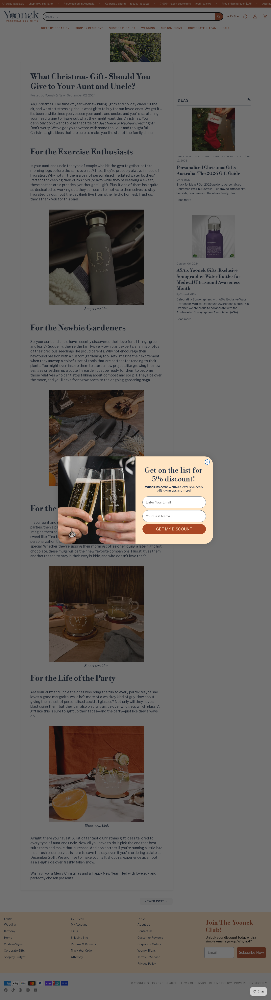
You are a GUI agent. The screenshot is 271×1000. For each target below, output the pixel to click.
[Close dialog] (207, 462)
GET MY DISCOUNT (174, 529)
